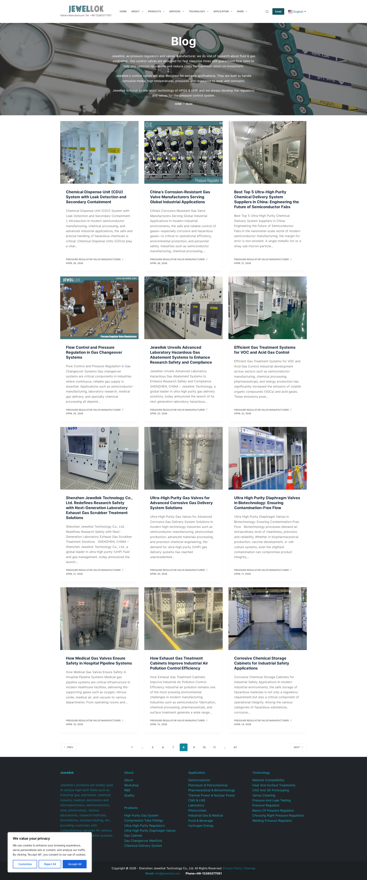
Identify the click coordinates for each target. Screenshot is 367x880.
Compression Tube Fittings (143, 820)
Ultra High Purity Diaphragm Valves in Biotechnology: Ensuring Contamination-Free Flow (267, 503)
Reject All (50, 864)
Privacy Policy (232, 868)
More (240, 11)
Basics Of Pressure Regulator (273, 810)
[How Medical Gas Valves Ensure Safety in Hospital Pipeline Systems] (99, 618)
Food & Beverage (200, 820)
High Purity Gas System (141, 815)
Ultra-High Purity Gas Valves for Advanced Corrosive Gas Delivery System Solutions (181, 503)
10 (204, 747)
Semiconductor (199, 780)
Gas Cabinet (133, 835)
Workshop (131, 785)
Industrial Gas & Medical (205, 815)
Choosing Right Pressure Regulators (278, 815)
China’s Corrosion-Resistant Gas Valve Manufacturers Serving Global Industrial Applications (180, 197)
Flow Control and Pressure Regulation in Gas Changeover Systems (94, 352)
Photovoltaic (197, 810)
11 (214, 747)
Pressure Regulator (266, 805)
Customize (25, 864)
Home (123, 11)
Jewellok (67, 772)
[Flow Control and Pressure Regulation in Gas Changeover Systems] (99, 307)
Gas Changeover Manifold (143, 841)
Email (278, 11)
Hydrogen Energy (201, 825)
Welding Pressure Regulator (272, 820)
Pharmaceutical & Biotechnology (211, 790)
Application (221, 11)
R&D (127, 790)
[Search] (267, 11)
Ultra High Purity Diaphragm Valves (149, 830)
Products (154, 11)
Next (297, 747)
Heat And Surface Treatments (273, 785)
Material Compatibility (268, 780)
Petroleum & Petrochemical (207, 785)
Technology (197, 11)
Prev (70, 747)
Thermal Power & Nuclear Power (211, 795)
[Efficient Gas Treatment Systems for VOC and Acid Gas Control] (267, 307)
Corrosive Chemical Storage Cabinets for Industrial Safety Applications (261, 663)
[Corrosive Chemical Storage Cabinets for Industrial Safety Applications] (267, 618)
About (135, 11)
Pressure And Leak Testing (271, 800)
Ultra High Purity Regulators (144, 825)
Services (174, 11)
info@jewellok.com (162, 873)
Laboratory (196, 805)
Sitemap (249, 868)
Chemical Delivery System (143, 845)
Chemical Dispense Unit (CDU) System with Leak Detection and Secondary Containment (96, 197)
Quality (129, 795)
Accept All (74, 864)
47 (235, 747)
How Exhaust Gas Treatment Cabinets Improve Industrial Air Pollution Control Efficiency (179, 663)
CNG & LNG (196, 800)
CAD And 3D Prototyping (270, 790)
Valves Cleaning (263, 795)
